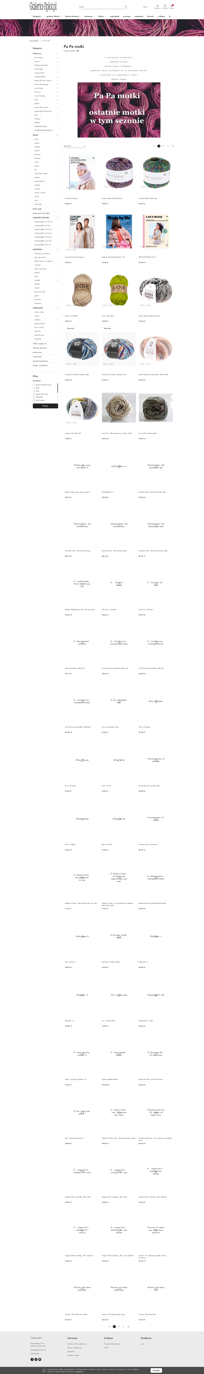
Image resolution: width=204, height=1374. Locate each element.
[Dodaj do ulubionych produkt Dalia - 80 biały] (133, 798)
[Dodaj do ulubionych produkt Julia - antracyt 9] (96, 916)
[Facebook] (32, 1359)
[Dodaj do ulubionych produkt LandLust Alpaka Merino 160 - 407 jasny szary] (96, 563)
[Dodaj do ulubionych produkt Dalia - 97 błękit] (96, 798)
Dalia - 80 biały (107, 844)
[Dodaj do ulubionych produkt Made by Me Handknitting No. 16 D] (133, 211)
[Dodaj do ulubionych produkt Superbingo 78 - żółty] (170, 974)
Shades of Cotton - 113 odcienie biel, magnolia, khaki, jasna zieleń (117, 904)
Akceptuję (156, 1370)
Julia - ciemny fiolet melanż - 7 (74, 1138)
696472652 (35, 1353)
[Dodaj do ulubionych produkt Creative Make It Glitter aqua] (170, 152)
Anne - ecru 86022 (71, 316)
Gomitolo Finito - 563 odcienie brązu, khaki (153, 551)
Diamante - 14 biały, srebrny (111, 962)
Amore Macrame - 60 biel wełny (149, 786)
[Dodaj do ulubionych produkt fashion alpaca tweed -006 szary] (170, 269)
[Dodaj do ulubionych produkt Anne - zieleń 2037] (133, 269)
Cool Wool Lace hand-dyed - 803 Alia (151, 668)
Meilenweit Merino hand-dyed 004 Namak (152, 903)
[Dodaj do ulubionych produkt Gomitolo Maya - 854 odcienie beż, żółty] (170, 446)
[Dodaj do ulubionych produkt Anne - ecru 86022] (96, 269)
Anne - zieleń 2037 (108, 316)
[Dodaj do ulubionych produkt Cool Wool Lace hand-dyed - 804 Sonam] (133, 622)
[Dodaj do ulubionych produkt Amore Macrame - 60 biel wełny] (170, 739)
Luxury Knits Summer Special (74, 257)
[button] (102, 16)
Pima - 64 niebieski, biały (110, 727)
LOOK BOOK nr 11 (108, 492)
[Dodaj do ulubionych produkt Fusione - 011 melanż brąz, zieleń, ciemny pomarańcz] (170, 1209)
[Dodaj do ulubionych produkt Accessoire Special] (96, 152)
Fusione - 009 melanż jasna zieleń (76, 1314)
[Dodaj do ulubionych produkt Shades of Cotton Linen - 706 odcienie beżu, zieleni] (133, 1092)
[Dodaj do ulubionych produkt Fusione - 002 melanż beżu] (170, 1268)
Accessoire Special (71, 198)
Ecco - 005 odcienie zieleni (148, 433)
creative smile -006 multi (73, 433)
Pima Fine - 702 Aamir (146, 609)
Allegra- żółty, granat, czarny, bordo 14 (77, 492)
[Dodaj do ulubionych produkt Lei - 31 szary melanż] (133, 974)
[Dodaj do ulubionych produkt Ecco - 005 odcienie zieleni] (170, 387)
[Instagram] (35, 1359)
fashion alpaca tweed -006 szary (149, 316)
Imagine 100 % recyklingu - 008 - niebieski (153, 1197)
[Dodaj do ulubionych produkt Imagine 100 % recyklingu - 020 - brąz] (133, 1150)
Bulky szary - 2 (143, 962)
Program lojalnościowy (112, 1344)
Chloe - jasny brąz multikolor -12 (75, 1079)
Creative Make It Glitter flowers (112, 198)
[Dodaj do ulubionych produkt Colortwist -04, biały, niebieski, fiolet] (133, 328)
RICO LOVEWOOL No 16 (147, 257)
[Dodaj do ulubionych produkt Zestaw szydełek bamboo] (133, 1033)
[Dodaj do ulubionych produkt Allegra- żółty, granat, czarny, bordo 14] (96, 446)
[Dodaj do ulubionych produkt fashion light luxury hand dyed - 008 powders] (170, 328)
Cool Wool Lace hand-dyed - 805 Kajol (78, 727)
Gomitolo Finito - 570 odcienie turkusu (77, 551)
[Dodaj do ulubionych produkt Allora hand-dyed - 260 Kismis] (96, 622)
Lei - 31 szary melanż (108, 1021)
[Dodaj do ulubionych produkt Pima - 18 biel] (133, 739)
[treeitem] (45, 53)
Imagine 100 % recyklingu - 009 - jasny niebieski (118, 1256)
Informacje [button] (72, 1338)
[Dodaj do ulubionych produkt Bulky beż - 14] (96, 974)
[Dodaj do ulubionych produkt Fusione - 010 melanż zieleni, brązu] (133, 1268)
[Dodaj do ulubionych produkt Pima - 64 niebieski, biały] (133, 681)
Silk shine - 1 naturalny (109, 609)
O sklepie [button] (108, 1338)
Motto (106, 1347)
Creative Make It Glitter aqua (148, 198)
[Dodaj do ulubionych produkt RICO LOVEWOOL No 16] (170, 211)
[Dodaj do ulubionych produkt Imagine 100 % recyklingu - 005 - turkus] (96, 1150)
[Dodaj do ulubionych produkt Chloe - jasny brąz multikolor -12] (96, 1033)
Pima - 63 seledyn (144, 727)
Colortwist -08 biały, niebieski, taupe (77, 374)
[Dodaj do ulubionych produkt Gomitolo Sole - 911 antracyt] (170, 798)
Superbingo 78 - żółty (146, 1021)
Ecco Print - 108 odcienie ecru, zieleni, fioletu (117, 433)
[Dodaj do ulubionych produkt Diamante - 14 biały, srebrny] (133, 916)
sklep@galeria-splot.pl (38, 1350)
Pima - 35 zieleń (70, 786)
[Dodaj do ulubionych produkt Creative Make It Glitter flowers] (133, 152)
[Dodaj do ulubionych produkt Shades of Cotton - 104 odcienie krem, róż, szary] (96, 857)
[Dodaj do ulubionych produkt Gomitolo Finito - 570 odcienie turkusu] (96, 504)
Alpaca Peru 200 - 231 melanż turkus (151, 1079)
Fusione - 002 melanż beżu (147, 1314)
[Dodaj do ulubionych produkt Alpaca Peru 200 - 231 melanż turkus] (170, 1033)
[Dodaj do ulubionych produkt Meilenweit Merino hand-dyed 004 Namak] (170, 857)
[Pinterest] (39, 1359)
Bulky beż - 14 (69, 1021)
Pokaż (45, 406)
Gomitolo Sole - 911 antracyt (148, 844)
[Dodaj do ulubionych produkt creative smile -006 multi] (96, 387)
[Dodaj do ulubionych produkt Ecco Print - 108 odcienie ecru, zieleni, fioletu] (133, 387)
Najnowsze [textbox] (67, 146)
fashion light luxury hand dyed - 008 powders (153, 374)
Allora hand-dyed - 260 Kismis (75, 668)
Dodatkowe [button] (146, 1338)
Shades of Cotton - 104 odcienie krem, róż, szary (81, 903)
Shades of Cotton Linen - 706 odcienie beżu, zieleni (119, 1138)
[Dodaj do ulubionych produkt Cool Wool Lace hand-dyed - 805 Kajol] (96, 681)
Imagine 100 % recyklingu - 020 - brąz (114, 1197)
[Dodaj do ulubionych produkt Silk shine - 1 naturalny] (133, 563)
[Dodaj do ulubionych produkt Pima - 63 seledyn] (170, 681)
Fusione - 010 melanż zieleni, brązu (113, 1314)
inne (142, 1344)
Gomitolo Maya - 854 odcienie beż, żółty (152, 492)
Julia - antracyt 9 (70, 962)
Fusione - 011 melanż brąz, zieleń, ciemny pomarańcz (152, 1257)
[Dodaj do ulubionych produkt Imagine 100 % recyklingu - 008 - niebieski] (170, 1150)
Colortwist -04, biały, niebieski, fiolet (114, 374)
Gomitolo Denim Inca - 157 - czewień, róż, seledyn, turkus (155, 1139)
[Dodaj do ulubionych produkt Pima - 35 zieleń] (96, 739)
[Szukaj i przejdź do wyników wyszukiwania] (125, 7)
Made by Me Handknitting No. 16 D (113, 257)
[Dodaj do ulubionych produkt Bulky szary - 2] (170, 916)
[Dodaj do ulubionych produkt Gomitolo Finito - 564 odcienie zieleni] (133, 504)
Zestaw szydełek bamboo (110, 1079)
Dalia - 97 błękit (70, 844)
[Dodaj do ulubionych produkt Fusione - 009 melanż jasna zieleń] (96, 1268)
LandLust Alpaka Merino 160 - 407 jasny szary (80, 609)
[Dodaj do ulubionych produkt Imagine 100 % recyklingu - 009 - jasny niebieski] (133, 1209)
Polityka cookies (73, 1355)
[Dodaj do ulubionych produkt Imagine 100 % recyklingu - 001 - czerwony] (96, 1209)
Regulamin (71, 1351)
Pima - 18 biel (106, 786)
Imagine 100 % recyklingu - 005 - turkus (78, 1197)
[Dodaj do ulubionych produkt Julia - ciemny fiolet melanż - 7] (96, 1092)
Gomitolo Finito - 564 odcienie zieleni (114, 551)
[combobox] (75, 146)
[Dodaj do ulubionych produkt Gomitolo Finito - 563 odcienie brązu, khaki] (170, 504)
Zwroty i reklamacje (74, 1347)
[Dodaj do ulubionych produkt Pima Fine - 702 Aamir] (170, 563)
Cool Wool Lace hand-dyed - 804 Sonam (115, 668)
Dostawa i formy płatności (76, 1344)
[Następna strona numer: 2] (172, 146)
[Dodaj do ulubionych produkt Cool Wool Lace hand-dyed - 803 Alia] (170, 622)
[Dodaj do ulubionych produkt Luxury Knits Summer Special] (96, 211)
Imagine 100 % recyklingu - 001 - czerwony (79, 1256)
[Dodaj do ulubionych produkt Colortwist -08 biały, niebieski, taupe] (96, 328)
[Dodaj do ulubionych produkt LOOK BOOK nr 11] (133, 446)
